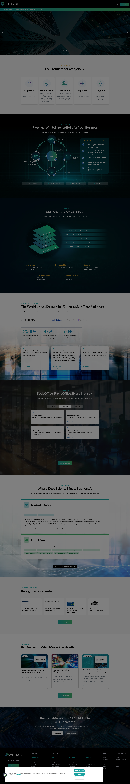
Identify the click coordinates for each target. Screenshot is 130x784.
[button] (5, 775)
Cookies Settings (79, 777)
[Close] (100, 769)
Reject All (79, 774)
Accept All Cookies (79, 770)
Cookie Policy (19, 774)
